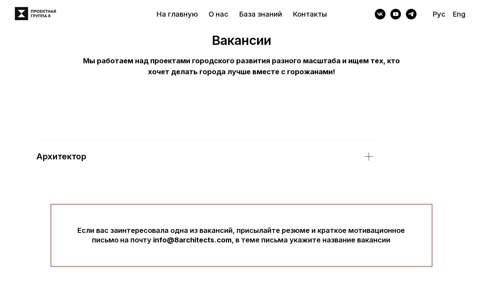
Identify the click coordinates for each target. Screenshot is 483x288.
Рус (439, 14)
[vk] (380, 14)
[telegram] (411, 14)
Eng (459, 14)
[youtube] (395, 14)
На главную (177, 14)
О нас (218, 14)
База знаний (260, 14)
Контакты (310, 14)
